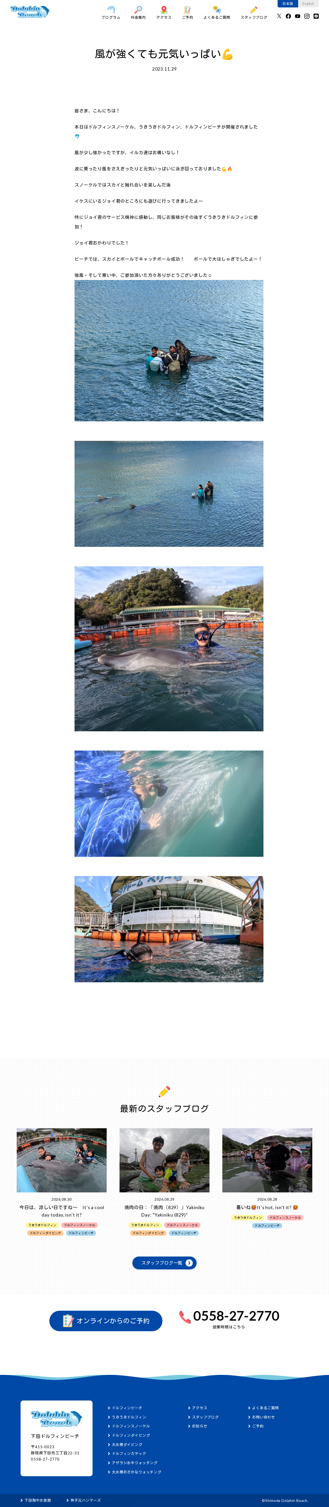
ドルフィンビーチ (127, 1408)
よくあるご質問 (217, 17)
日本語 (287, 4)
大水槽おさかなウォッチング (136, 1472)
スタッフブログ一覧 (162, 1263)
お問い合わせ (263, 1417)
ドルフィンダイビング (131, 1435)
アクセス (163, 17)
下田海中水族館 (37, 1500)
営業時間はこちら (229, 1327)
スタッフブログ (254, 17)
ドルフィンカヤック (129, 1453)
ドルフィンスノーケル (131, 1426)
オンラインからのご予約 (112, 1321)
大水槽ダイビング (127, 1444)
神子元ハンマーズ (85, 1500)
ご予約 (188, 17)
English (308, 4)
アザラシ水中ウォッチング (135, 1463)
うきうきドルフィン (129, 1417)
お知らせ (199, 1426)
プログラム (110, 17)
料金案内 (138, 17)
